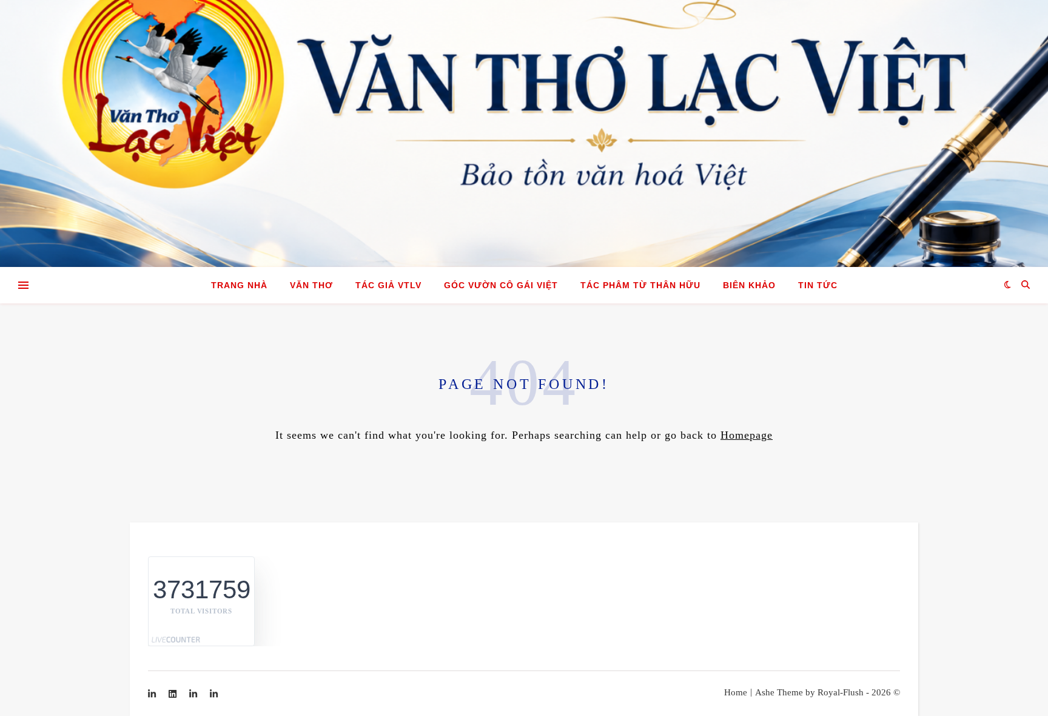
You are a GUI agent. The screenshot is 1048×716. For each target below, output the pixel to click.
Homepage (746, 435)
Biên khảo (749, 285)
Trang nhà (239, 285)
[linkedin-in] (153, 694)
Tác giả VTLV (388, 285)
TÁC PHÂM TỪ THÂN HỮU (640, 285)
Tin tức (818, 285)
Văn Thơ (311, 285)
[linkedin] (174, 694)
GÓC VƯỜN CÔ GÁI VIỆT (501, 285)
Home (735, 692)
